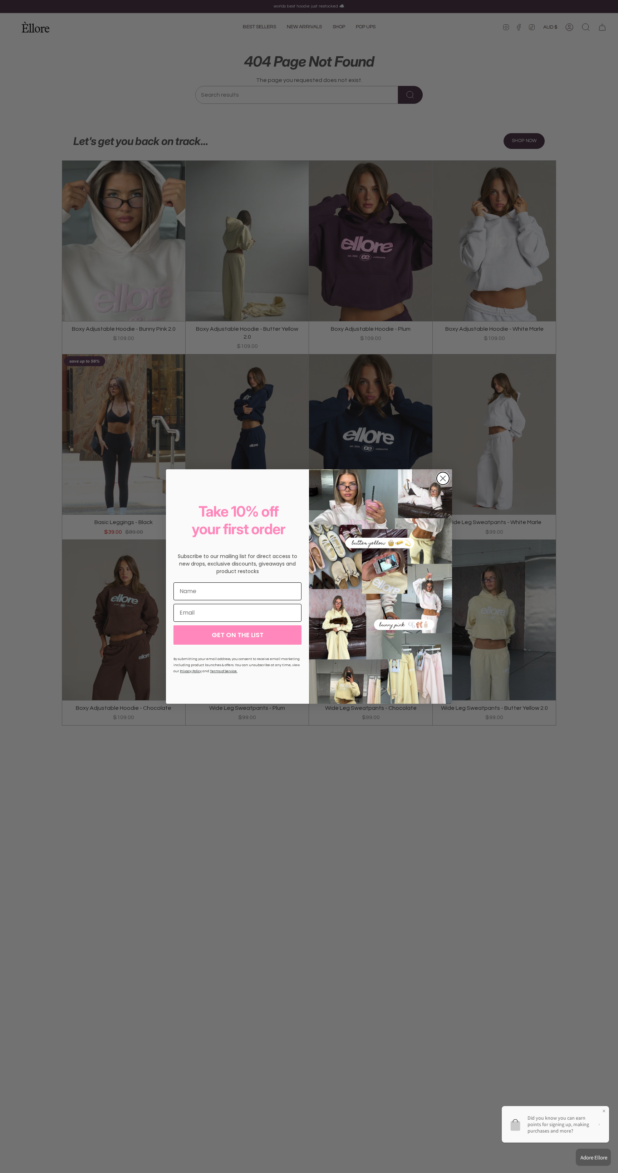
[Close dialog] (443, 478)
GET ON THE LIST (238, 634)
